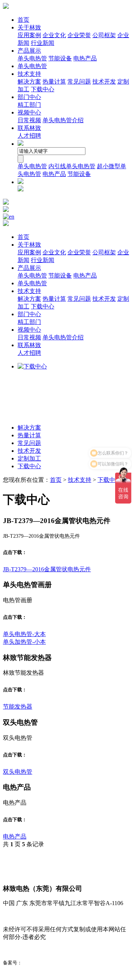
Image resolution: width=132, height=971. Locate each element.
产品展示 (29, 50)
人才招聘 (29, 136)
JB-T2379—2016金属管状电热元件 (47, 569)
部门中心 (29, 97)
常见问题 (79, 81)
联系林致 (29, 128)
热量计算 (54, 81)
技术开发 (104, 81)
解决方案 (29, 81)
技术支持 (29, 74)
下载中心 (42, 89)
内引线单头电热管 (71, 166)
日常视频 (29, 120)
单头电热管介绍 (63, 120)
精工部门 (29, 105)
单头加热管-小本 (24, 642)
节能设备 (60, 58)
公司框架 (104, 35)
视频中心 (29, 112)
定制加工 (29, 458)
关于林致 (29, 27)
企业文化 (54, 35)
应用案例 (29, 35)
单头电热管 (32, 58)
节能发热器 (17, 706)
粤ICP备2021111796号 (45, 962)
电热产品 (85, 58)
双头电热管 (17, 772)
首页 (23, 20)
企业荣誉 (79, 35)
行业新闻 (42, 43)
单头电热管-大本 (24, 634)
